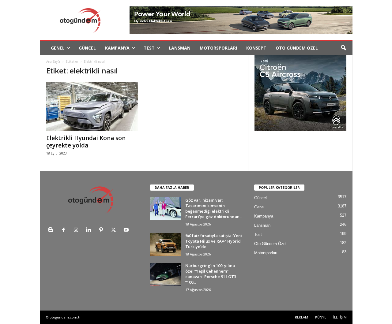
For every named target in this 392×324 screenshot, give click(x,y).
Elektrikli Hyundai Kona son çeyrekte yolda (86, 141)
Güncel (87, 48)
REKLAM (301, 317)
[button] (343, 48)
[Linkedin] (90, 230)
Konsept (256, 48)
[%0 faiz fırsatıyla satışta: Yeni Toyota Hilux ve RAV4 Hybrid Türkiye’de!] (165, 244)
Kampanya (117, 48)
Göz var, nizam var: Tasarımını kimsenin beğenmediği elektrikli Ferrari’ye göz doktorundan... (213, 208)
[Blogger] (52, 230)
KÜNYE (320, 317)
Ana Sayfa (53, 61)
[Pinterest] (102, 230)
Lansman (179, 48)
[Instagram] (77, 230)
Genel (58, 48)
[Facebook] (64, 230)
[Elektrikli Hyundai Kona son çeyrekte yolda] (92, 106)
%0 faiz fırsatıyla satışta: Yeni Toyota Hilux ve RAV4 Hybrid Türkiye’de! (213, 241)
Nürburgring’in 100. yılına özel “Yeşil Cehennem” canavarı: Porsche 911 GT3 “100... (210, 274)
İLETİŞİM (340, 317)
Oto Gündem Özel (297, 48)
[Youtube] (127, 230)
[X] (115, 230)
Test (149, 48)
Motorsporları (218, 48)
